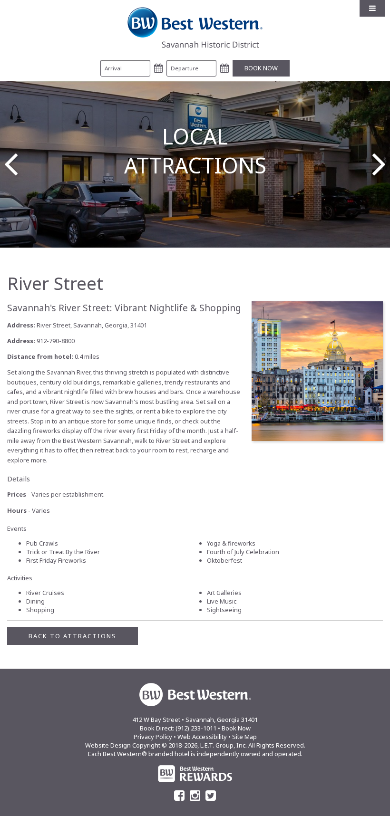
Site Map (244, 736)
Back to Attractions (73, 636)
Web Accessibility (202, 736)
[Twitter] (210, 795)
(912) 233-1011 (196, 728)
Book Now (236, 728)
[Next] (378, 164)
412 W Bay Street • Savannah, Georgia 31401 (195, 719)
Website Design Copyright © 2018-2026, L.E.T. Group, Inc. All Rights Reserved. (195, 745)
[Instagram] (195, 795)
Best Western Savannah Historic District (195, 27)
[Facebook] (179, 795)
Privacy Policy (153, 736)
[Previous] (11, 164)
